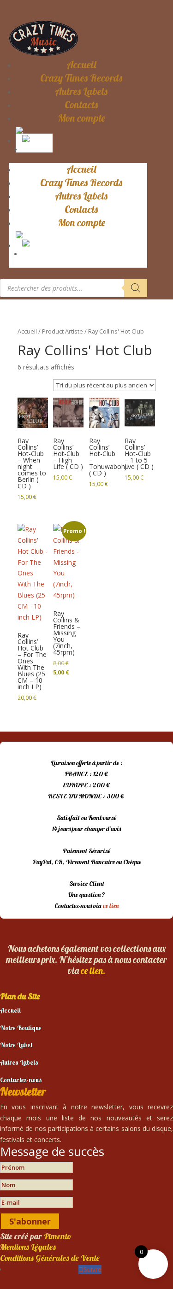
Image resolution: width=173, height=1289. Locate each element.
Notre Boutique (21, 1028)
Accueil (81, 64)
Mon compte (81, 117)
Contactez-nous (21, 1080)
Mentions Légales (28, 1247)
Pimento (58, 1236)
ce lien (111, 906)
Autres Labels (81, 91)
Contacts (81, 104)
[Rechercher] (135, 288)
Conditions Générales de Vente (50, 1258)
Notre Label (16, 1045)
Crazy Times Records (81, 77)
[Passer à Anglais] (36, 138)
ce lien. (93, 970)
